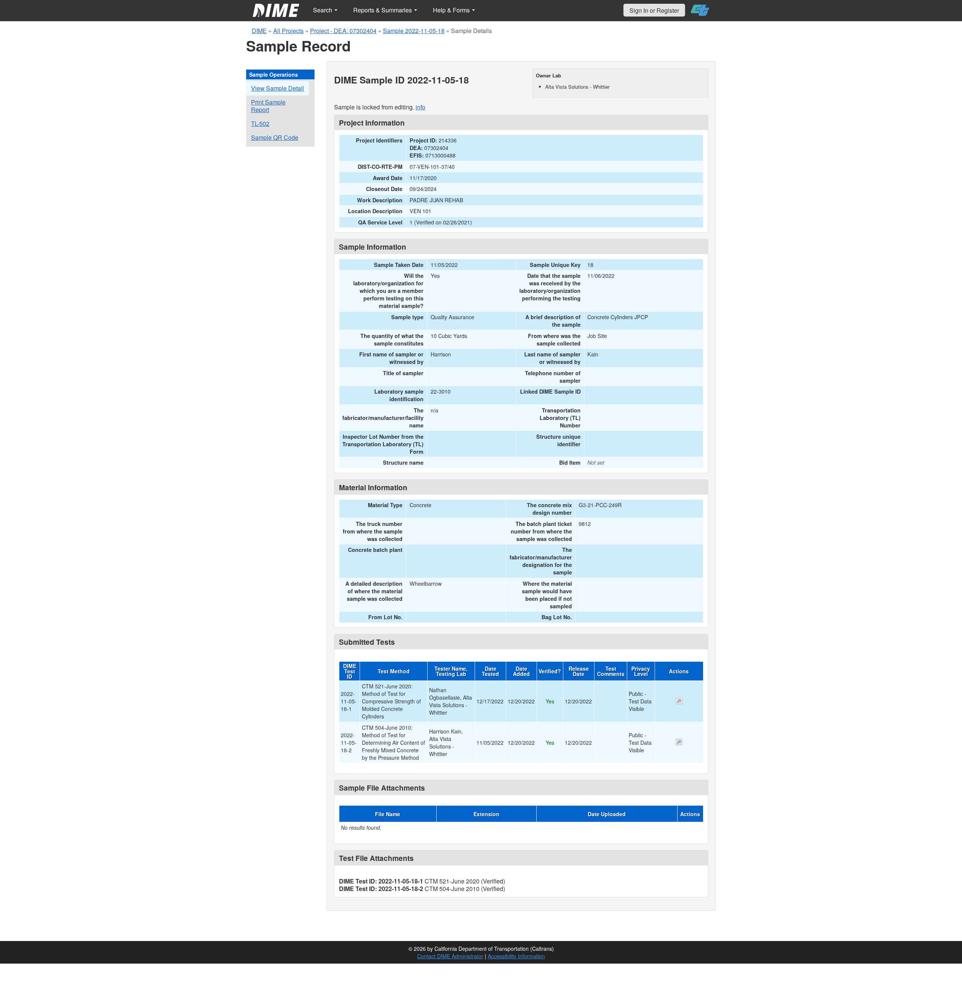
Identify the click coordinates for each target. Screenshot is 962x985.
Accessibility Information (516, 956)
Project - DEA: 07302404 (343, 30)
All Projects (288, 30)
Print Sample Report (268, 106)
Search (323, 10)
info (420, 107)
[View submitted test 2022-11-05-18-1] (679, 701)
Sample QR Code (274, 137)
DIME (259, 30)
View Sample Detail (277, 88)
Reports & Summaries (383, 10)
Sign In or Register (654, 10)
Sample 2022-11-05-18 (414, 30)
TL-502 (260, 123)
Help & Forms (452, 10)
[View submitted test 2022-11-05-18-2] (679, 742)
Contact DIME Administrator (450, 956)
